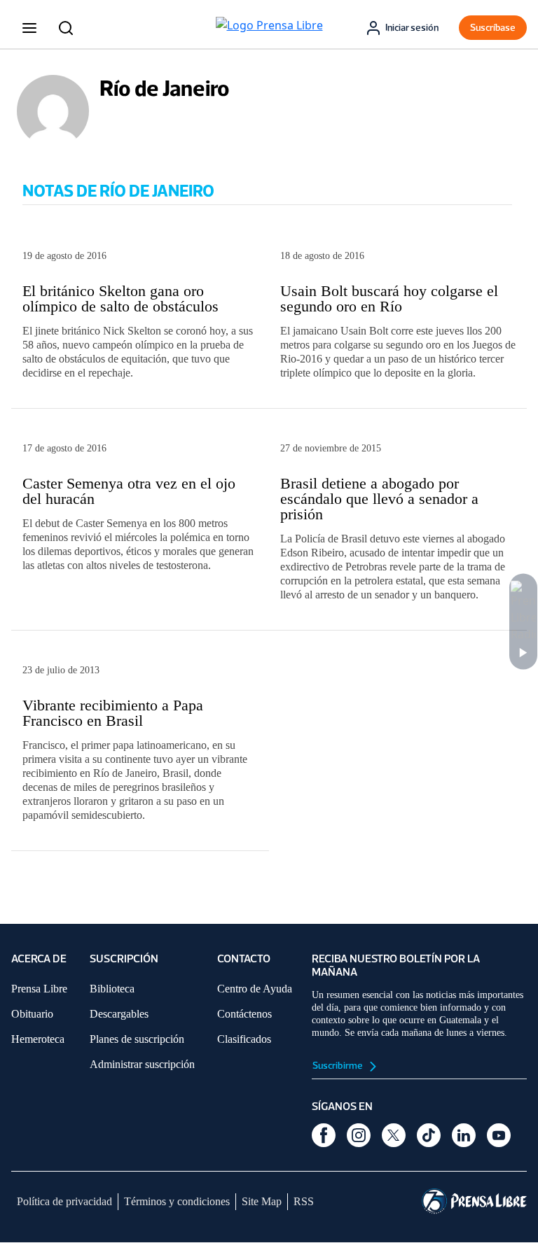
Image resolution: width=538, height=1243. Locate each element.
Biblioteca (112, 989)
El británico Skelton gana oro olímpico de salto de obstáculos (122, 298)
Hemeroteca (37, 1039)
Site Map (262, 1201)
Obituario (32, 1014)
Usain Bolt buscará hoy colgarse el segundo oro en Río (389, 298)
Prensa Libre (39, 989)
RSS (304, 1201)
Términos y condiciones (177, 1201)
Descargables (119, 1014)
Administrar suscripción (142, 1064)
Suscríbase (493, 28)
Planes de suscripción (137, 1039)
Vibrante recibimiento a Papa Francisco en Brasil (112, 712)
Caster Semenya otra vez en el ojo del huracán (128, 491)
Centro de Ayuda (254, 989)
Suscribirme (338, 1066)
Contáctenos (244, 1014)
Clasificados (244, 1039)
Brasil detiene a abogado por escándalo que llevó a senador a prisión (379, 499)
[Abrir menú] (29, 28)
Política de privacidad (64, 1201)
